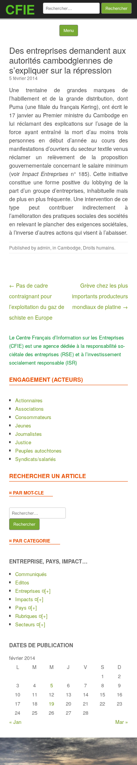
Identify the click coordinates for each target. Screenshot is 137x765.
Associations (29, 408)
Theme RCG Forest (103, 751)
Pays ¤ (23, 607)
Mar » (121, 721)
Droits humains (98, 247)
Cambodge (69, 247)
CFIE (20, 9)
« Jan (15, 721)
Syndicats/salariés (35, 459)
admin (43, 247)
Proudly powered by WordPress (47, 751)
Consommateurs (33, 417)
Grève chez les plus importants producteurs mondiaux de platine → (100, 296)
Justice (23, 442)
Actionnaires (29, 400)
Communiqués (31, 574)
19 (51, 703)
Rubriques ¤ (28, 615)
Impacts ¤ (26, 599)
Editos (22, 582)
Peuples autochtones (38, 450)
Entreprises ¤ (30, 590)
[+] (48, 590)
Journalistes (28, 433)
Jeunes (23, 425)
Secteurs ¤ (27, 624)
